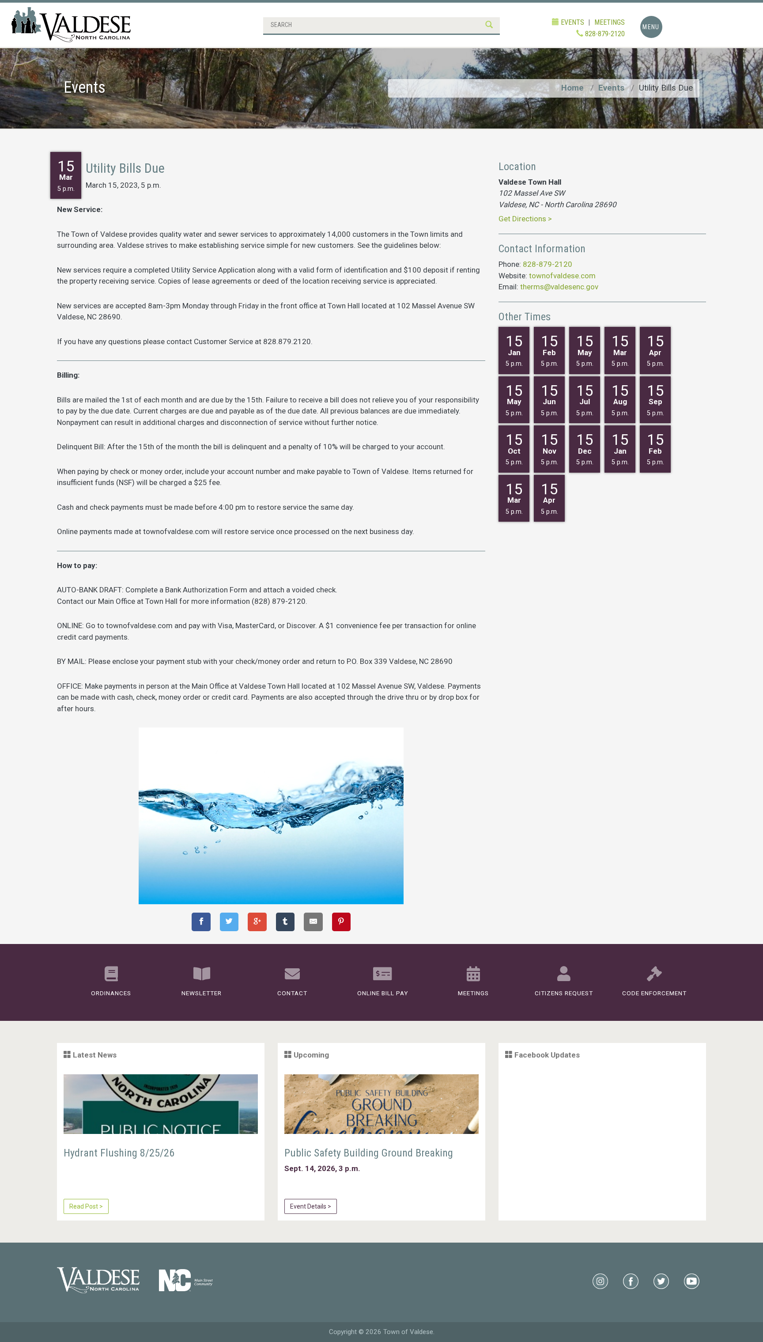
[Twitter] (661, 1280)
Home (572, 88)
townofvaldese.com (562, 275)
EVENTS (571, 22)
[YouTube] (691, 1280)
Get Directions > (525, 218)
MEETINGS (609, 22)
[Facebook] (630, 1280)
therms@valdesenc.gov (559, 286)
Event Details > (310, 1206)
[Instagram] (600, 1280)
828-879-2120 (604, 34)
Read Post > (86, 1206)
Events (611, 88)
